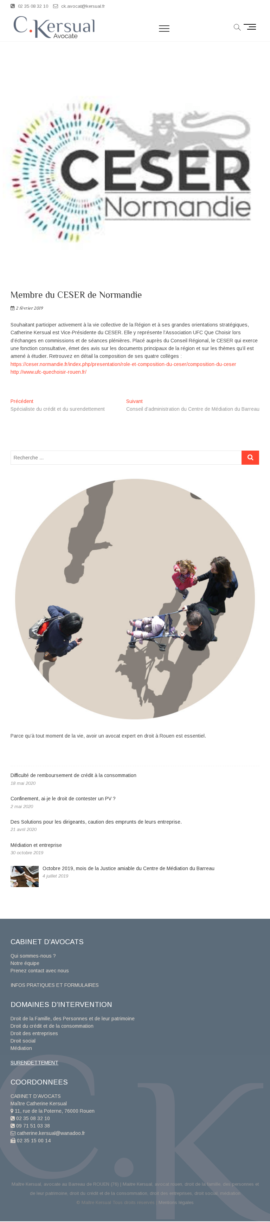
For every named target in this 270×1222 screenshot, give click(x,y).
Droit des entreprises (34, 1033)
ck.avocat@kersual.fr (82, 6)
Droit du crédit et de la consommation (52, 1026)
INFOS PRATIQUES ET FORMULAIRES (55, 985)
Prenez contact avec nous (40, 970)
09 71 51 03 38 (32, 1126)
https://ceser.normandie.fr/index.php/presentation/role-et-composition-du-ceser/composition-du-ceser (123, 364)
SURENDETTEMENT (34, 1062)
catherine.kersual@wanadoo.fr (50, 1133)
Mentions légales (176, 1202)
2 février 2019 (29, 308)
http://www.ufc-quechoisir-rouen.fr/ (48, 372)
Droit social (23, 1041)
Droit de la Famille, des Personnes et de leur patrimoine (73, 1018)
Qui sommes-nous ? (33, 956)
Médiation (21, 1048)
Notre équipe (25, 963)
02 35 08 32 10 (32, 6)
